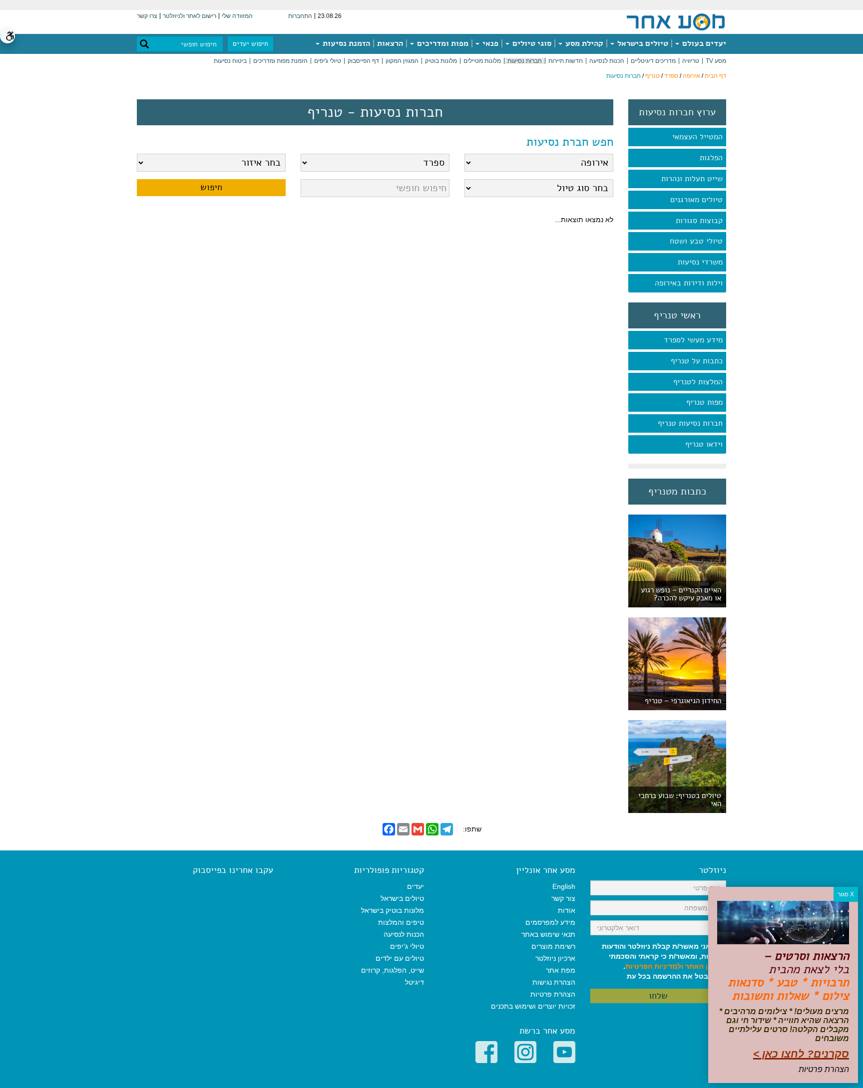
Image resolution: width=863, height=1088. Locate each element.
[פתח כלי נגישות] (7, 35)
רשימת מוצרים (553, 946)
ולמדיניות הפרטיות (654, 966)
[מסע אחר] (675, 21)
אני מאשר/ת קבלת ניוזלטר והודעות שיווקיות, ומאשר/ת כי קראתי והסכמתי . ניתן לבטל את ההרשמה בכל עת (664, 961)
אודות (566, 910)
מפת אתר (560, 970)
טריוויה (690, 61)
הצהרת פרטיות (552, 994)
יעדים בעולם (703, 43)
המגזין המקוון (402, 61)
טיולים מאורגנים (696, 199)
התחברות (300, 16)
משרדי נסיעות (700, 262)
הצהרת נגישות (553, 982)
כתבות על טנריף (697, 360)
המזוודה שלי (237, 16)
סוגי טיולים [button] (530, 43)
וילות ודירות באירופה (689, 282)
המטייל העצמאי (697, 136)
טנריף (652, 75)
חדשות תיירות (565, 61)
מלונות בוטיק (441, 61)
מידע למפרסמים (550, 922)
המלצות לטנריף (698, 381)
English (563, 886)
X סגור (846, 894)
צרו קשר (147, 16)
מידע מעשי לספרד (693, 339)
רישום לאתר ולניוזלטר (189, 16)
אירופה (691, 75)
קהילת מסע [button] (583, 43)
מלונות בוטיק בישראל (392, 910)
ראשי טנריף (677, 315)
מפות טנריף (704, 402)
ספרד (671, 75)
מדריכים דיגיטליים (653, 61)
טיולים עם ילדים (400, 958)
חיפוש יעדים (250, 43)
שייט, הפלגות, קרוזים (392, 970)
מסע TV (716, 61)
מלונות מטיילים (482, 61)
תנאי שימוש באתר (548, 934)
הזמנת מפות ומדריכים (280, 61)
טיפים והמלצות (401, 922)
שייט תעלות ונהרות (692, 178)
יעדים (415, 886)
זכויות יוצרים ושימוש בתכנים (533, 1006)
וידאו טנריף (704, 444)
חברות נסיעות (524, 61)
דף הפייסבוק (363, 61)
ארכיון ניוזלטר (555, 958)
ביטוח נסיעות (230, 61)
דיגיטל (414, 982)
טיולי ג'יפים (327, 61)
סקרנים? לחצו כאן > (801, 1054)
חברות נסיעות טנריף (690, 423)
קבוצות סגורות (699, 220)
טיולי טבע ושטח (696, 241)
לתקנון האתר (705, 966)
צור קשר (563, 898)
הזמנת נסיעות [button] (345, 43)
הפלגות (711, 157)
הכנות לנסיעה (606, 61)
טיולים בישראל (641, 43)
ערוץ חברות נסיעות (677, 112)
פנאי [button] (489, 43)
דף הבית (715, 75)
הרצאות (390, 43)
